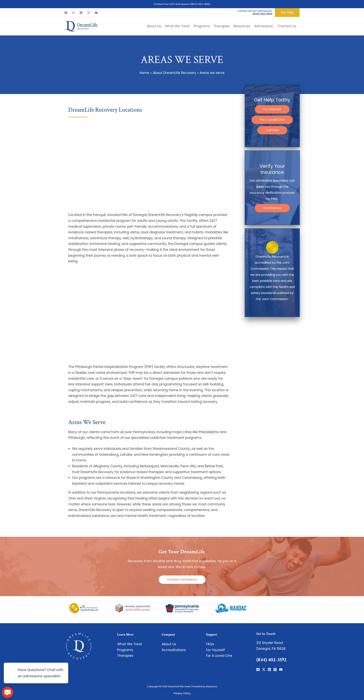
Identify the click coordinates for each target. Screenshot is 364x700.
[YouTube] (96, 12)
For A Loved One (272, 120)
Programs (125, 650)
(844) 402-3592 (200, 4)
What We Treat (129, 644)
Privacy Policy (182, 693)
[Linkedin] (81, 12)
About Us (169, 644)
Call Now (272, 130)
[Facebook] (65, 12)
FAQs (210, 644)
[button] (287, 12)
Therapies (125, 655)
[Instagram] (88, 12)
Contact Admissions (182, 579)
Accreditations (174, 650)
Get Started (272, 208)
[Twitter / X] (73, 12)
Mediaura (211, 686)
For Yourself (272, 109)
